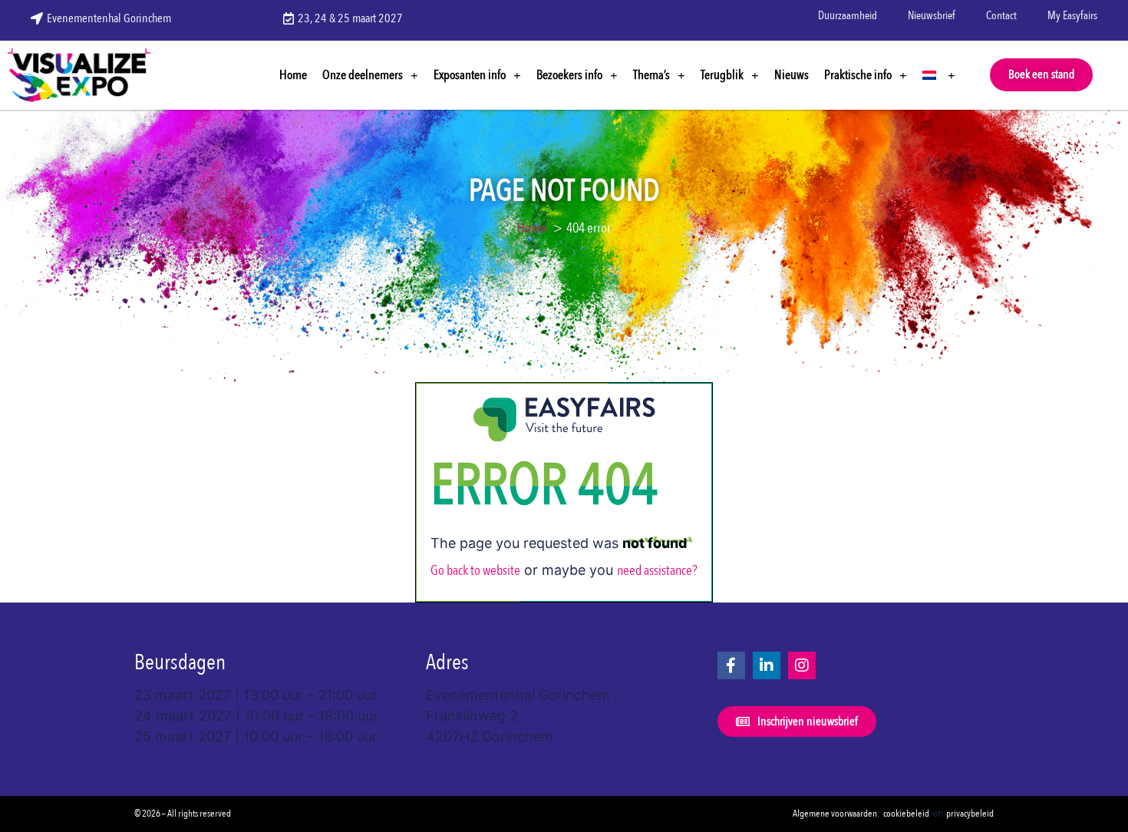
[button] (1041, 74)
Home (293, 75)
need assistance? (657, 570)
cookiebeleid (906, 813)
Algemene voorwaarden (835, 813)
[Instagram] (802, 665)
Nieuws (791, 75)
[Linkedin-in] (766, 665)
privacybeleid (970, 813)
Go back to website (475, 570)
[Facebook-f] (731, 665)
